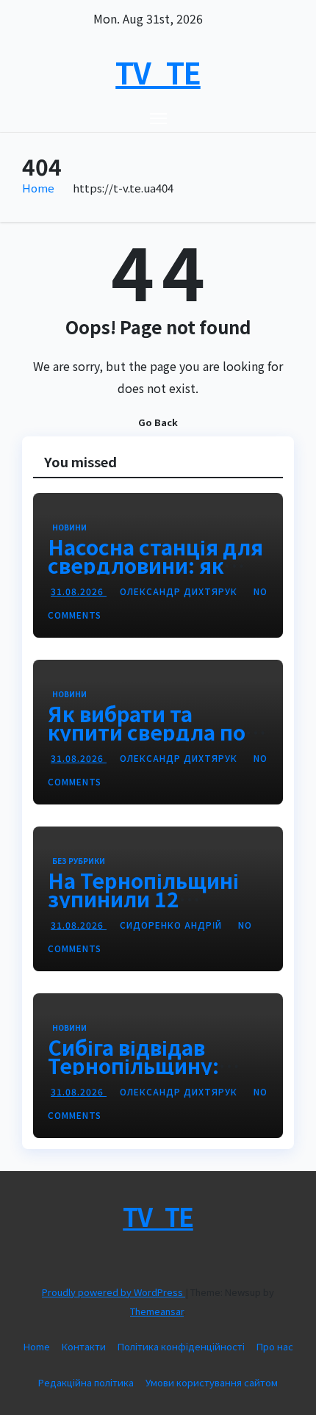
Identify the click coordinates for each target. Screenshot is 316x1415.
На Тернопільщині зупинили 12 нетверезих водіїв (143, 898)
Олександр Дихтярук (180, 591)
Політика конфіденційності (181, 1346)
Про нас (274, 1346)
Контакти (84, 1346)
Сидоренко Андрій (172, 924)
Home (38, 187)
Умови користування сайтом (212, 1382)
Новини (69, 527)
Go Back (158, 422)
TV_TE (158, 72)
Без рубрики (78, 860)
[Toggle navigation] (159, 117)
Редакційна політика (86, 1382)
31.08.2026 (79, 591)
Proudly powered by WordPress (113, 1292)
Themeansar (157, 1311)
